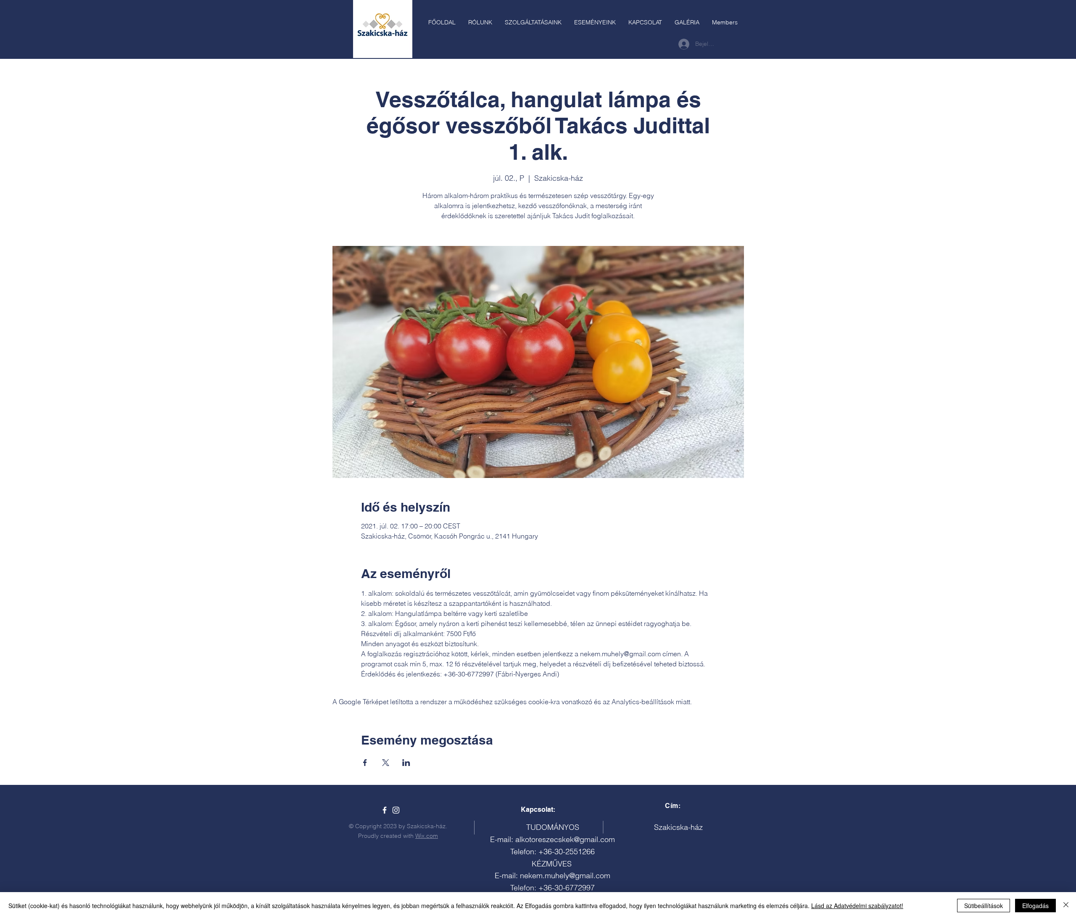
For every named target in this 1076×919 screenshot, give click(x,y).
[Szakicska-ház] (384, 810)
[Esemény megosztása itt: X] (386, 762)
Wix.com (426, 836)
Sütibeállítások (983, 905)
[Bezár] (1066, 905)
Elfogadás (1035, 905)
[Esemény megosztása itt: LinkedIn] (406, 762)
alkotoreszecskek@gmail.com (565, 839)
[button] (533, 22)
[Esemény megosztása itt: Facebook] (365, 762)
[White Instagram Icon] (396, 810)
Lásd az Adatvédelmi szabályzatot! (857, 905)
